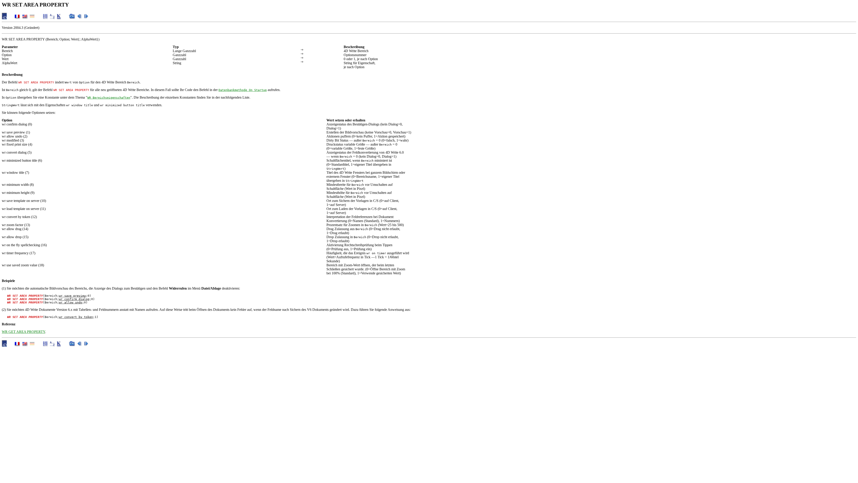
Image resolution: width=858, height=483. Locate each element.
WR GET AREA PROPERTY (23, 332)
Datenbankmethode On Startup (243, 90)
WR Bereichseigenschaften (108, 97)
